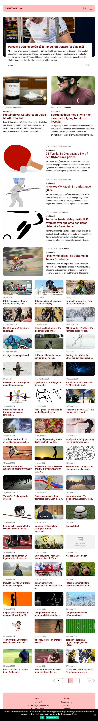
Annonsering (66, 702)
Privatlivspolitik (52, 717)
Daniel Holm (17, 107)
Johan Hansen (64, 248)
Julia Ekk (67, 107)
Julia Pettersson (65, 146)
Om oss (66, 705)
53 (89, 680)
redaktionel (50, 150)
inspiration (7, 111)
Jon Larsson (63, 212)
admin (10, 65)
